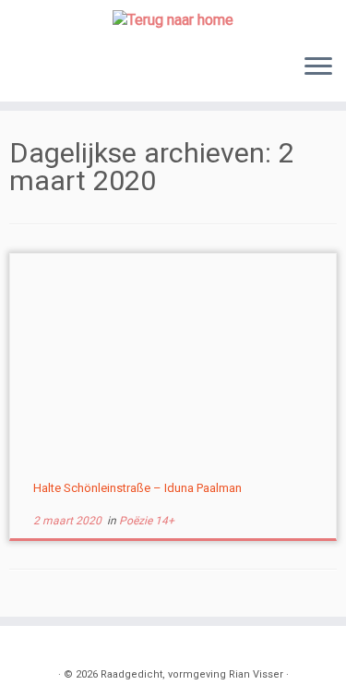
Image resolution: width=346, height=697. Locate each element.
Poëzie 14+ (146, 520)
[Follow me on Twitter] (49, 646)
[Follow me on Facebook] (69, 646)
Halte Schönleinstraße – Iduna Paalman (137, 488)
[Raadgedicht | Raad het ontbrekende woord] (173, 19)
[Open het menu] (318, 68)
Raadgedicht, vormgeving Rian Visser (192, 674)
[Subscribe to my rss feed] (28, 646)
